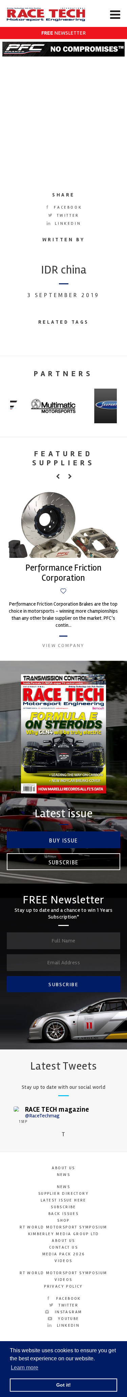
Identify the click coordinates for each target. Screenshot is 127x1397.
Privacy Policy (63, 1286)
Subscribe (63, 862)
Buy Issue (63, 840)
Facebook (67, 207)
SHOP (63, 1220)
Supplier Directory (63, 1193)
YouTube (67, 1318)
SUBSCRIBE (63, 984)
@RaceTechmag (42, 1115)
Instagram (67, 1312)
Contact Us (63, 1247)
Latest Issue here (63, 1200)
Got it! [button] (63, 1385)
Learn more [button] (24, 1367)
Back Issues (63, 1213)
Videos (63, 1260)
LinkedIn (67, 223)
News (63, 1174)
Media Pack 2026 (63, 1254)
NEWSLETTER (63, 33)
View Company (63, 645)
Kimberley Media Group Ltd (63, 1234)
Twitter (67, 215)
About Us (63, 1168)
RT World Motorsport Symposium (63, 1227)
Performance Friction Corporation (63, 573)
